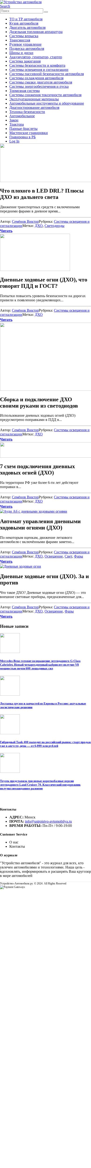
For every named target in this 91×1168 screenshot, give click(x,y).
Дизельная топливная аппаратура (36, 32)
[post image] (45, 163)
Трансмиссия (19, 40)
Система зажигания (25, 61)
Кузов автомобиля (23, 23)
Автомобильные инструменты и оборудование (46, 103)
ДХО (39, 226)
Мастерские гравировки (28, 133)
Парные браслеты (23, 129)
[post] (10, 652)
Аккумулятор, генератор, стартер (35, 57)
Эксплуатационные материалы (34, 99)
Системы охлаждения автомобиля (36, 78)
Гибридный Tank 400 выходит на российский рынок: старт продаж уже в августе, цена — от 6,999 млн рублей (45, 744)
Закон (13, 120)
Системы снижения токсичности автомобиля (45, 95)
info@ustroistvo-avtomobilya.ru (48, 821)
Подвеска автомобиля (26, 49)
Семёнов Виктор (25, 221)
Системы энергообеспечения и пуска (39, 86)
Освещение (54, 556)
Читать (6, 231)
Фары (78, 556)
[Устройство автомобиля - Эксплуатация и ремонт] (21, 2)
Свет (68, 556)
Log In (14, 141)
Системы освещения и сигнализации (38, 70)
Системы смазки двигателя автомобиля (40, 82)
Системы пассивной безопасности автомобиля (46, 74)
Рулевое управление (25, 44)
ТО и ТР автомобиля (25, 19)
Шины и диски (21, 53)
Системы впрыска (23, 36)
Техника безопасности (27, 112)
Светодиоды (54, 226)
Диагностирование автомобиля (34, 108)
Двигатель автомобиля (27, 27)
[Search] (46, 12)
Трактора (16, 124)
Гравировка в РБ (22, 137)
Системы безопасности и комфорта (37, 65)
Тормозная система (24, 91)
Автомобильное (22, 116)
